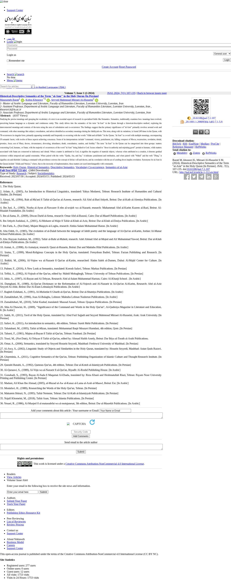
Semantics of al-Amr (117, 167)
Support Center (15, 10)
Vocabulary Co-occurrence (90, 167)
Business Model (15, 542)
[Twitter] (194, 177)
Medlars (205, 143)
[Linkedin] (209, 177)
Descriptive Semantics (62, 167)
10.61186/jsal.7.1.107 (198, 169)
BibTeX (176, 143)
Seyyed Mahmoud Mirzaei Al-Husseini (72, 99)
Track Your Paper (16, 504)
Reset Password (127, 66)
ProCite (215, 143)
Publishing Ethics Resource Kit (23, 512)
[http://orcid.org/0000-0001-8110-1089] (48, 101)
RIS (185, 143)
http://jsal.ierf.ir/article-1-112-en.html (198, 172)
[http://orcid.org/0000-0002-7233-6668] (96, 101)
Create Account (110, 66)
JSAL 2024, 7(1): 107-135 (121, 93)
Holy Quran (19, 167)
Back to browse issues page (152, 93)
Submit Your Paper (17, 501)
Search (11, 74)
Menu (10, 80)
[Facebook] (187, 177)
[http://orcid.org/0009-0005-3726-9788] (22, 101)
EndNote (194, 143)
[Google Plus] (216, 177)
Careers (11, 545)
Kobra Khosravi (34, 99)
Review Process (15, 524)
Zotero (196, 152)
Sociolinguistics (46, 173)
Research (21, 173)
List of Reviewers (16, 521)
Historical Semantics (38, 167)
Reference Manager (182, 146)
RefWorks (200, 146)
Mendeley (182, 152)
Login (10, 41)
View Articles (14, 477)
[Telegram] (201, 177)
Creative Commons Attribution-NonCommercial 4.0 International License (104, 463)
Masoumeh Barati (9, 99)
